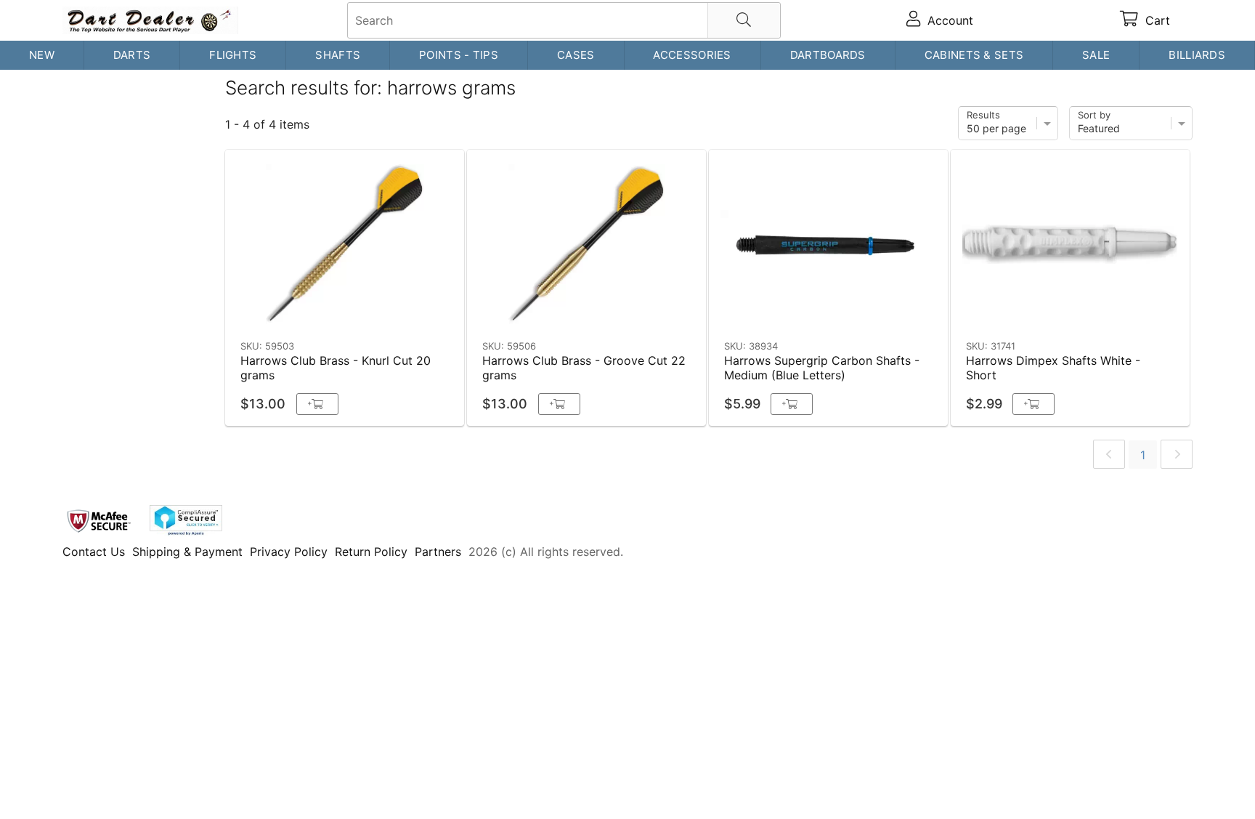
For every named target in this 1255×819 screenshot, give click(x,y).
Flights (232, 55)
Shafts (337, 55)
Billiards (1197, 55)
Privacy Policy (289, 551)
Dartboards (828, 55)
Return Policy (371, 551)
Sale (1096, 55)
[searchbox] (564, 20)
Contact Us (93, 551)
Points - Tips (458, 55)
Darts (132, 55)
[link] (1109, 454)
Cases (576, 55)
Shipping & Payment (187, 551)
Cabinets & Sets (974, 55)
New (41, 55)
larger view (419, 311)
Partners (438, 551)
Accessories (692, 55)
